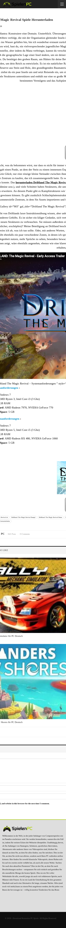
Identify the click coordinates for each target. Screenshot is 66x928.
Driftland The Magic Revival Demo (50, 517)
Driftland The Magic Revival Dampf (23, 517)
